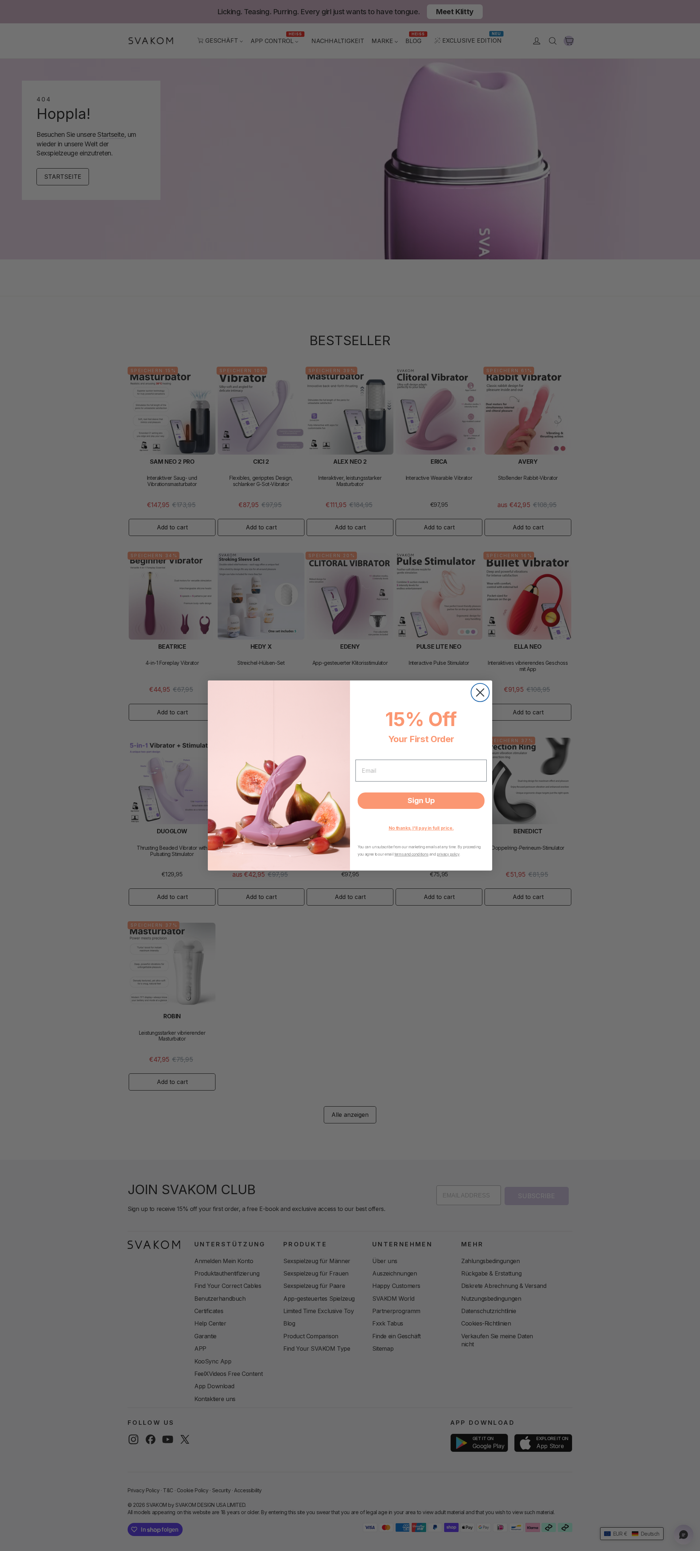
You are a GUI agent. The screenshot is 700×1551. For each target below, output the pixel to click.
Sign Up (421, 800)
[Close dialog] (480, 692)
